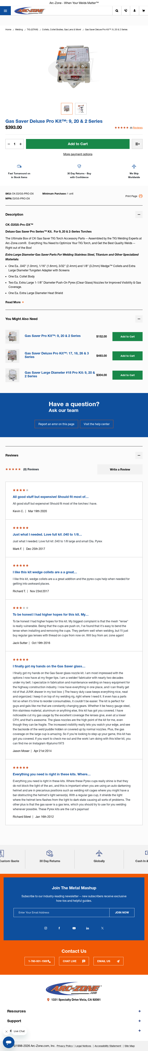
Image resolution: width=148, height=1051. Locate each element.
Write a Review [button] (120, 469)
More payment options (77, 154)
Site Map (130, 1046)
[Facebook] (59, 928)
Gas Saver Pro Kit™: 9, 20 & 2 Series (53, 336)
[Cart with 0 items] (143, 10)
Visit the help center (97, 424)
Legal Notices (83, 1046)
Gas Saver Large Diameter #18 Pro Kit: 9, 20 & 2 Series (60, 374)
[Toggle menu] (5, 10)
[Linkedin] (87, 928)
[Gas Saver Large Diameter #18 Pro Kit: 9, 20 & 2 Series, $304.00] (12, 375)
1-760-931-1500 (37, 961)
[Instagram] (46, 928)
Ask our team (64, 410)
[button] (50, 855)
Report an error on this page (56, 424)
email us (103, 961)
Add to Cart (128, 336)
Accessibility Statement (108, 1046)
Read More (13, 302)
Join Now (122, 912)
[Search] (116, 10)
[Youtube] (74, 928)
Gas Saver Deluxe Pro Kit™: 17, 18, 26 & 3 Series (57, 355)
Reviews (138, 127)
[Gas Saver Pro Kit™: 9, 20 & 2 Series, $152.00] (12, 337)
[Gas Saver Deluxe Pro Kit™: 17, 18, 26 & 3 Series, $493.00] (12, 356)
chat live (70, 961)
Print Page (131, 196)
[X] (102, 928)
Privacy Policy (65, 1046)
